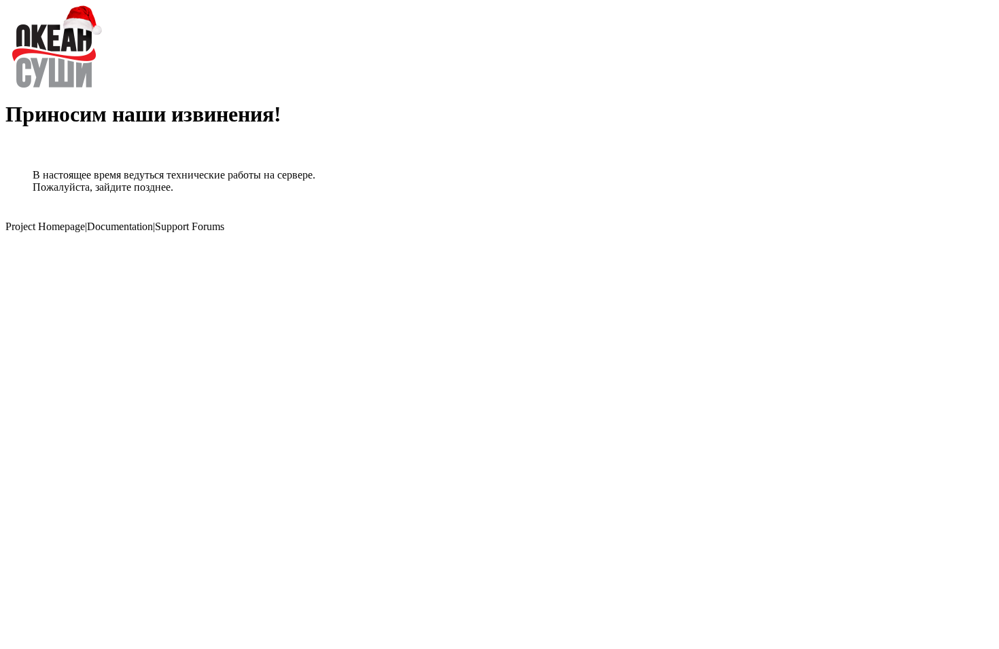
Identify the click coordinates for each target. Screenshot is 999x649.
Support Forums (189, 226)
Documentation (120, 226)
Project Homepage (45, 226)
